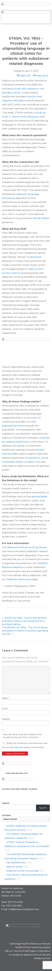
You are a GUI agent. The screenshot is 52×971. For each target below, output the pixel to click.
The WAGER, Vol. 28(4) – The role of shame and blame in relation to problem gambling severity (25, 630)
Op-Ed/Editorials (15, 862)
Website (6, 719)
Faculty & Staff (21, 951)
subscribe (18, 747)
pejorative (35, 256)
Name (5, 698)
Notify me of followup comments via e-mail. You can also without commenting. (24, 745)
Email (5, 708)
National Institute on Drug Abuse (27, 547)
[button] (26, 29)
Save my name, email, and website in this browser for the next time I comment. (22, 736)
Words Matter (41, 218)
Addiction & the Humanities (22, 870)
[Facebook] (29, 964)
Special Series (14, 866)
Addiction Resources (19, 579)
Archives (6, 815)
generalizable (39, 496)
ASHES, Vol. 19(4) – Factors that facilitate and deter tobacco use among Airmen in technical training (24, 621)
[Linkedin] (38, 964)
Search (5, 803)
